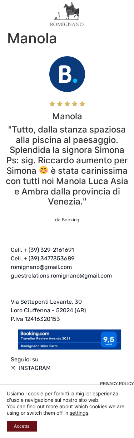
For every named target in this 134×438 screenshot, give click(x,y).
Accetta (22, 426)
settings (79, 413)
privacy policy (117, 383)
